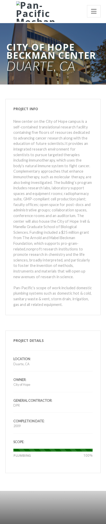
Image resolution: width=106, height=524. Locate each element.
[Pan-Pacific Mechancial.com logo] (34, 10)
